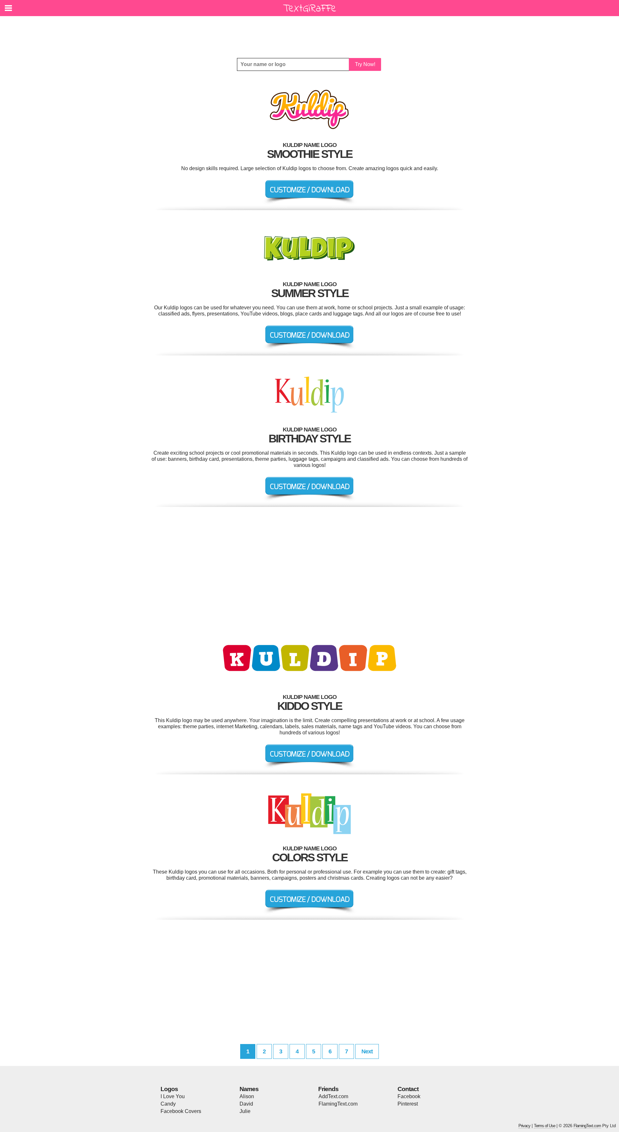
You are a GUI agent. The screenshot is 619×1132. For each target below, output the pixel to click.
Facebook (409, 1096)
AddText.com (333, 1096)
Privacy (524, 1125)
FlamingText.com (338, 1104)
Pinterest (408, 1104)
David (246, 1104)
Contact (408, 1089)
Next (367, 1051)
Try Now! (365, 64)
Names (249, 1089)
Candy (168, 1104)
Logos (169, 1089)
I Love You (173, 1096)
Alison (247, 1096)
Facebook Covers (181, 1111)
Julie (245, 1111)
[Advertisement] (311, 32)
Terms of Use (544, 1125)
